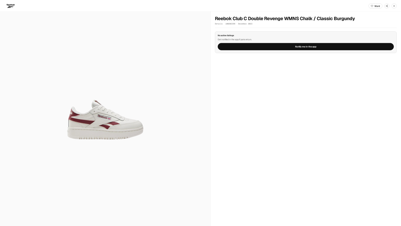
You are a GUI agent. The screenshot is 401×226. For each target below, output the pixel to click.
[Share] (386, 5)
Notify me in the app (305, 46)
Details (219, 23)
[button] (105, 118)
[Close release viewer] (394, 5)
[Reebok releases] (10, 6)
